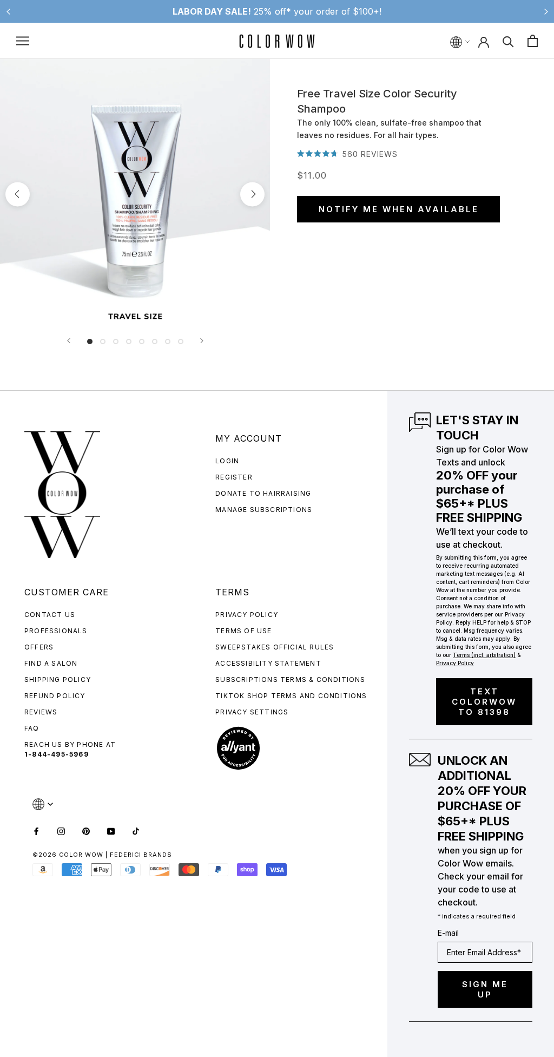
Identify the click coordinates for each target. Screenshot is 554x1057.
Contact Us (49, 614)
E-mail (448, 932)
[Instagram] (61, 830)
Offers (39, 647)
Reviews (40, 712)
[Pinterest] (86, 830)
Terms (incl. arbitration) (484, 655)
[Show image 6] (154, 341)
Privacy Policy (246, 614)
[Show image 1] (90, 341)
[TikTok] (136, 830)
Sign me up (485, 989)
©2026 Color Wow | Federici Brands (102, 854)
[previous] (17, 194)
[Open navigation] (22, 40)
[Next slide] (546, 11)
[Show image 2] (102, 341)
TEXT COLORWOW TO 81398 (484, 701)
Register (234, 477)
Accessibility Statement (268, 663)
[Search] (508, 41)
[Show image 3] (115, 341)
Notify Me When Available (399, 209)
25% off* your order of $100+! (277, 11)
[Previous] (68, 340)
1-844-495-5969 (56, 754)
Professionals (56, 631)
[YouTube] (111, 830)
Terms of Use (243, 631)
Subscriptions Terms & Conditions (290, 679)
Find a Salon (50, 663)
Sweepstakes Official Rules (274, 647)
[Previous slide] (8, 11)
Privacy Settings (251, 712)
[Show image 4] (128, 341)
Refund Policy (54, 696)
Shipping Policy (57, 679)
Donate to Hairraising (263, 493)
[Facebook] (36, 830)
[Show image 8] (180, 341)
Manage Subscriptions (263, 509)
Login (227, 461)
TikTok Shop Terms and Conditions (291, 696)
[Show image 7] (167, 341)
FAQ (31, 728)
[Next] (201, 340)
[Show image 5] (141, 341)
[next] (252, 194)
